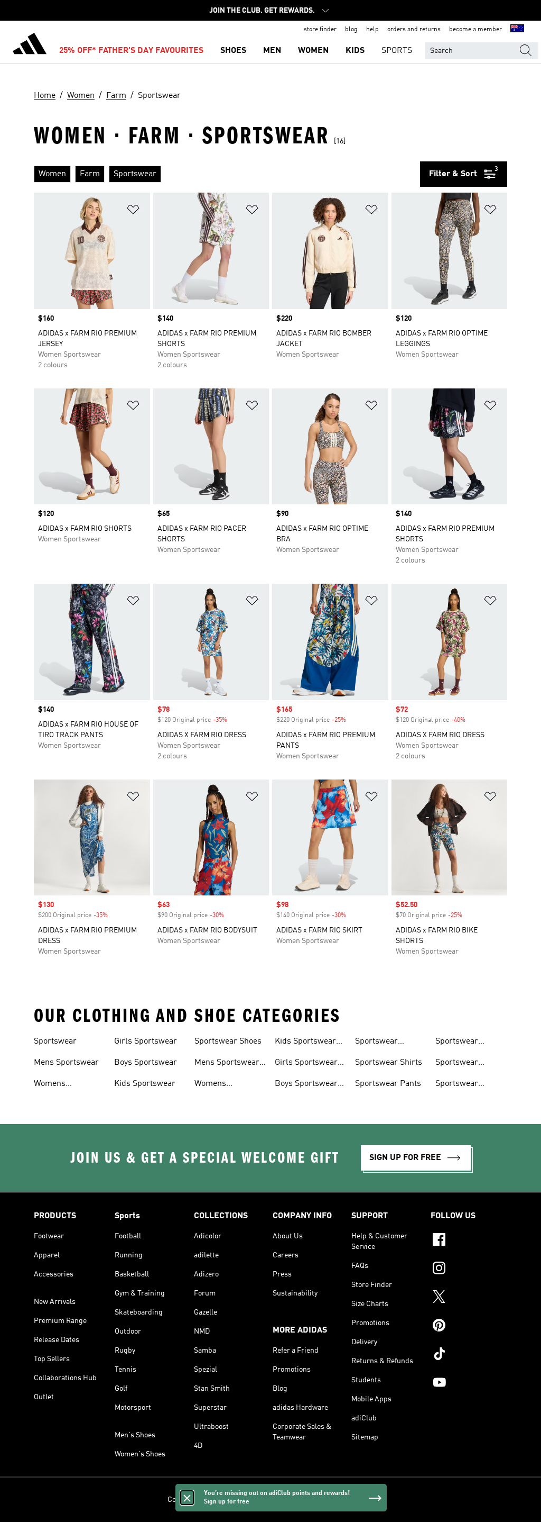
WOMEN (313, 51)
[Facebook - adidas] (469, 1241)
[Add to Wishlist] (133, 211)
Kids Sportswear (144, 1084)
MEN (272, 51)
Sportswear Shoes (228, 1041)
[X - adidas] (469, 1298)
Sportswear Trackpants (456, 1085)
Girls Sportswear (145, 1041)
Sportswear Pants (388, 1084)
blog (351, 29)
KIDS (355, 51)
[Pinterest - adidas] (469, 1326)
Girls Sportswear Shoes (306, 1063)
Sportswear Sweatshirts (457, 1042)
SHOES (233, 51)
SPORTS (396, 51)
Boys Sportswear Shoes (306, 1085)
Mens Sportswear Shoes (226, 1063)
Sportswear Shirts (388, 1062)
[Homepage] (29, 45)
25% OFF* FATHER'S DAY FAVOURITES (131, 51)
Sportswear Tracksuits (456, 1063)
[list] (227, 174)
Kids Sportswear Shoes (305, 1042)
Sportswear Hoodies (376, 1042)
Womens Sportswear (55, 1085)
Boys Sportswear (145, 1062)
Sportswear (55, 1041)
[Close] (187, 1498)
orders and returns (414, 29)
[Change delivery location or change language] (517, 29)
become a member (475, 29)
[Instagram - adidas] (469, 1269)
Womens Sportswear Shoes (228, 1085)
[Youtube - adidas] (469, 1384)
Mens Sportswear (66, 1062)
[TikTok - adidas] (469, 1355)
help (372, 29)
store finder (320, 29)
